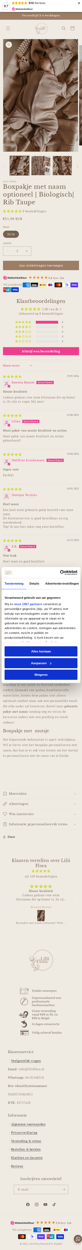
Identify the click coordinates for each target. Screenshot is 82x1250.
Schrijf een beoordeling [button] (41, 351)
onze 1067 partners (28, 604)
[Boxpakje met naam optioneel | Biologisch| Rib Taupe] (41, 915)
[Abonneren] (63, 1189)
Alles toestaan (41, 651)
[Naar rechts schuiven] (77, 166)
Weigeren (41, 674)
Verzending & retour (26, 1141)
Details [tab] (34, 583)
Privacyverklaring (24, 1132)
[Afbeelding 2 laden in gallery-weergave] (41, 165)
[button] (8, 28)
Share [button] (11, 837)
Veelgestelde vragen (26, 1061)
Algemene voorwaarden (28, 1124)
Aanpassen (39, 663)
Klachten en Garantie (27, 1158)
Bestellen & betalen (26, 1149)
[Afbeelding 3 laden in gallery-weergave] (62, 165)
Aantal (7, 243)
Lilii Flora (34, 1243)
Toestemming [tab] (14, 583)
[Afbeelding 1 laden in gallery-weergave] (19, 165)
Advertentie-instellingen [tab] (62, 583)
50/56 (11, 234)
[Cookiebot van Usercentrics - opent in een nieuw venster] (60, 572)
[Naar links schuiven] (4, 166)
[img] (12, 376)
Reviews (17, 1166)
